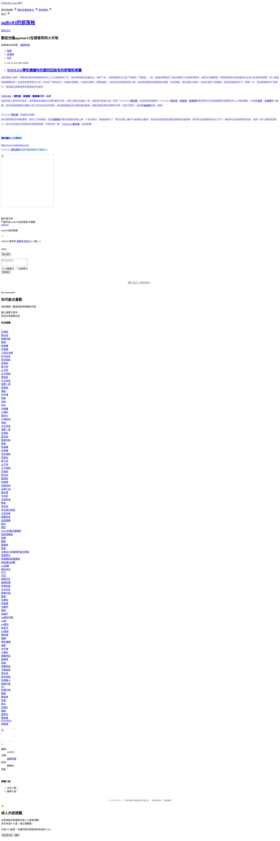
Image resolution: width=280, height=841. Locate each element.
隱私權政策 (156, 800)
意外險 (4, 506)
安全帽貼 (5, 360)
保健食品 (5, 485)
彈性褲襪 (5, 642)
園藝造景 (5, 517)
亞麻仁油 (5, 489)
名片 (9, 58)
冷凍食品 (5, 419)
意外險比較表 (8, 510)
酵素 (3, 503)
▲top (3, 248)
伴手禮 (4, 394)
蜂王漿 (4, 492)
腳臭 (3, 342)
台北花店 (5, 589)
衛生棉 (4, 673)
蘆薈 (3, 693)
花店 (3, 575)
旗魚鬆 (4, 388)
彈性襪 (17, 96)
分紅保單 (5, 513)
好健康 (4, 482)
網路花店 (5, 579)
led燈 (3, 621)
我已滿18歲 (7, 835)
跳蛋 (3, 663)
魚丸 (3, 405)
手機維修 (5, 670)
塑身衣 (4, 714)
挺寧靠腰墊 (7, 534)
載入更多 (6, 254)
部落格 (10, 54)
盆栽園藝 (5, 520)
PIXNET (118, 800)
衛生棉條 (5, 677)
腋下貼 (4, 367)
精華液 (4, 697)
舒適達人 (5, 680)
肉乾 (3, 401)
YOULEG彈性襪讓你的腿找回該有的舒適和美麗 (44, 70)
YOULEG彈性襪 (70, 124)
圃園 (3, 711)
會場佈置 (5, 586)
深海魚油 (5, 499)
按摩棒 (4, 659)
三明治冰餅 (7, 353)
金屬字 (4, 614)
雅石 (3, 524)
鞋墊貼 (4, 377)
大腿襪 (267, 101)
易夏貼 (4, 363)
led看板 (5, 631)
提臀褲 (4, 724)
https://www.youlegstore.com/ (15, 145)
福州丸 (4, 415)
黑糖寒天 (5, 555)
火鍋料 (4, 412)
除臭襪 (4, 346)
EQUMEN (6, 720)
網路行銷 (5, 684)
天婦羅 (4, 408)
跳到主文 (5, 30)
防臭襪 (4, 349)
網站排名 (5, 569)
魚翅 (3, 422)
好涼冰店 (5, 356)
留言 (26, 241)
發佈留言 (6, 272)
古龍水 (4, 707)
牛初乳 (4, 496)
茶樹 (3, 700)
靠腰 (3, 538)
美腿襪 (26, 96)
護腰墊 (4, 545)
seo (2, 686)
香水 (3, 704)
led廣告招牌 (7, 617)
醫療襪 (35, 96)
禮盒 (3, 391)
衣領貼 (4, 332)
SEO (3, 572)
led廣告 (5, 624)
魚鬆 (3, 398)
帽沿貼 (4, 335)
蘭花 (3, 527)
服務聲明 (168, 800)
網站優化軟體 (8, 562)
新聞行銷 (5, 690)
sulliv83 (4, 225)
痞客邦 (20, 241)
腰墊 (3, 541)
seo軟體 (5, 566)
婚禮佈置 (5, 582)
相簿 (9, 51)
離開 (17, 835)
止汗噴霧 (5, 374)
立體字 (4, 607)
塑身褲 (4, 718)
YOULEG (6, 96)
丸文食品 (5, 381)
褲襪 (259, 101)
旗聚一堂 (5, 384)
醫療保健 (25, 45)
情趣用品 (5, 656)
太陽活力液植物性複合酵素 (15, 552)
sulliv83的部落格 (18, 22)
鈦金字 (4, 628)
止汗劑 (4, 370)
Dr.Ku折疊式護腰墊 (11, 531)
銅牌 (3, 610)
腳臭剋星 (5, 339)
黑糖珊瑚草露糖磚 (10, 559)
